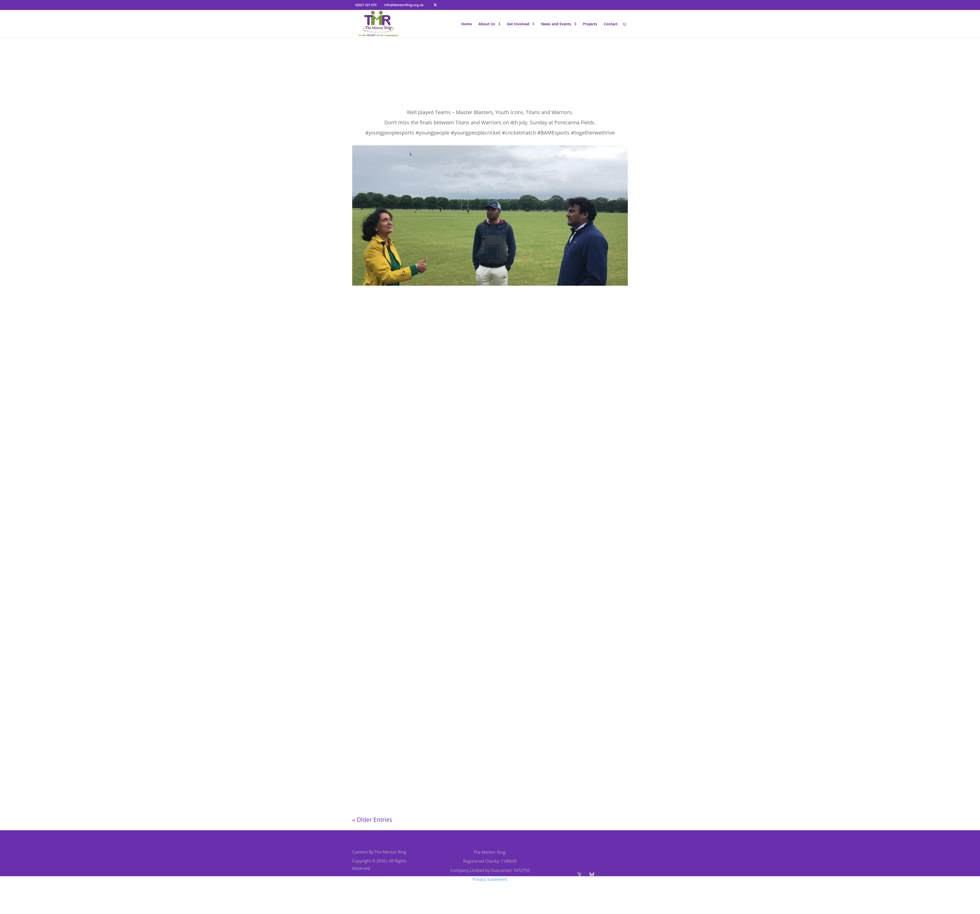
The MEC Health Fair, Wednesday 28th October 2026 (413, 476)
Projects (590, 24)
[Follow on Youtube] (616, 875)
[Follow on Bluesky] (592, 875)
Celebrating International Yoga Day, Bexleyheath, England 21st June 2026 (435, 706)
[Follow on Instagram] (604, 875)
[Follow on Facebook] (567, 875)
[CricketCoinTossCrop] (490, 285)
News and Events (556, 24)
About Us (487, 24)
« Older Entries (372, 819)
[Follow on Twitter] (579, 875)
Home (466, 24)
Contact (611, 24)
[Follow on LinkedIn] (593, 887)
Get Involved (518, 24)
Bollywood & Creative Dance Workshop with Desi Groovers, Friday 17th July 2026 (443, 770)
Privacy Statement (489, 879)
